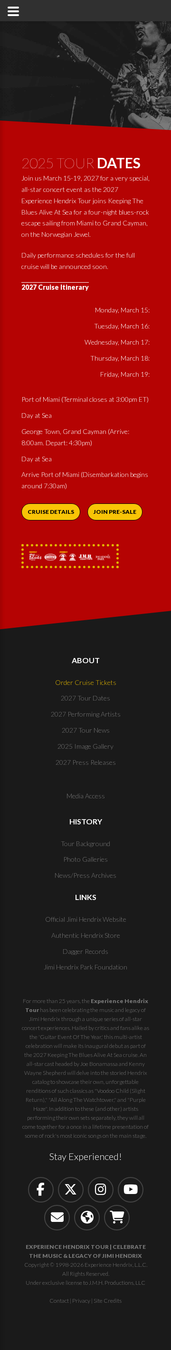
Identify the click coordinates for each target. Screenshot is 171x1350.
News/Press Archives (85, 875)
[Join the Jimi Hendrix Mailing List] (57, 1217)
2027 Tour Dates (85, 698)
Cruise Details (51, 511)
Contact (59, 1300)
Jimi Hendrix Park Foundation (85, 967)
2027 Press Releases (86, 762)
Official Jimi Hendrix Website (85, 919)
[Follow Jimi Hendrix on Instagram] (101, 1190)
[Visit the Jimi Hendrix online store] (117, 1217)
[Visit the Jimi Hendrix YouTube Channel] (130, 1190)
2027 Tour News (86, 730)
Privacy (81, 1300)
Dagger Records (85, 951)
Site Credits (108, 1300)
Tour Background (85, 843)
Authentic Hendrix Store (85, 935)
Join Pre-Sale (115, 511)
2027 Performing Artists (86, 714)
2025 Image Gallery (85, 746)
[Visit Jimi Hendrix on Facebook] (41, 1190)
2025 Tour (81, 162)
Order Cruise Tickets (85, 682)
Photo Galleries (85, 859)
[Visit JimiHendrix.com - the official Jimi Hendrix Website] (87, 1217)
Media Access (85, 796)
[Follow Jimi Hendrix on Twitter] (71, 1190)
